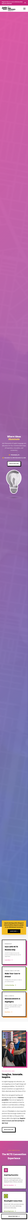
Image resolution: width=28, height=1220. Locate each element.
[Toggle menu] (24, 8)
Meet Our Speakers (9, 1187)
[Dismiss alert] (25, 2)
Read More (7, 1014)
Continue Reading (9, 987)
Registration (13, 1216)
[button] (14, 484)
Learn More (13, 933)
